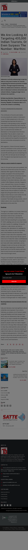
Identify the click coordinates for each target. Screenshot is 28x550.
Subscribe (14, 281)
